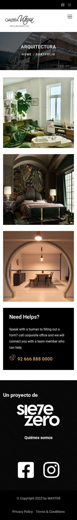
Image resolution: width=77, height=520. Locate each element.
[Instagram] (51, 470)
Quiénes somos (38, 437)
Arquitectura (28, 126)
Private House (33, 209)
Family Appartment (30, 283)
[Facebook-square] (26, 470)
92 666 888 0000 (35, 359)
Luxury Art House (36, 133)
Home (27, 54)
